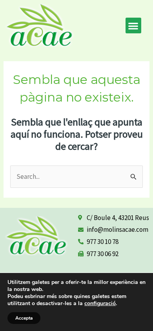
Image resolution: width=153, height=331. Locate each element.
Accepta (24, 318)
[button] (134, 26)
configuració (100, 303)
